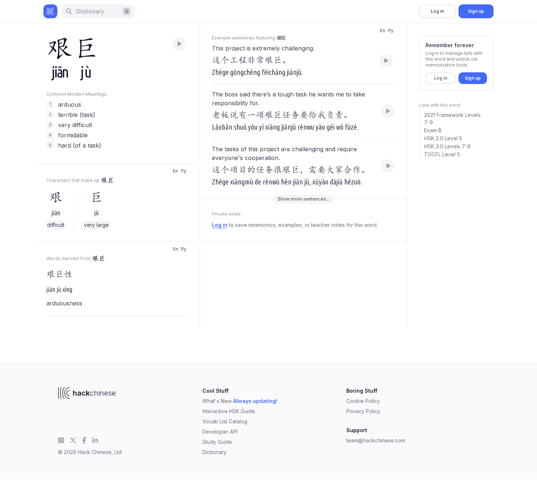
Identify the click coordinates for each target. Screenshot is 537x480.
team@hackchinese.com (375, 440)
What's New (239, 401)
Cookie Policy (363, 401)
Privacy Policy (363, 411)
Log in (437, 11)
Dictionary (214, 452)
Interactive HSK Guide (228, 411)
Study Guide (217, 442)
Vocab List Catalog (224, 421)
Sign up (476, 11)
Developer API (219, 431)
